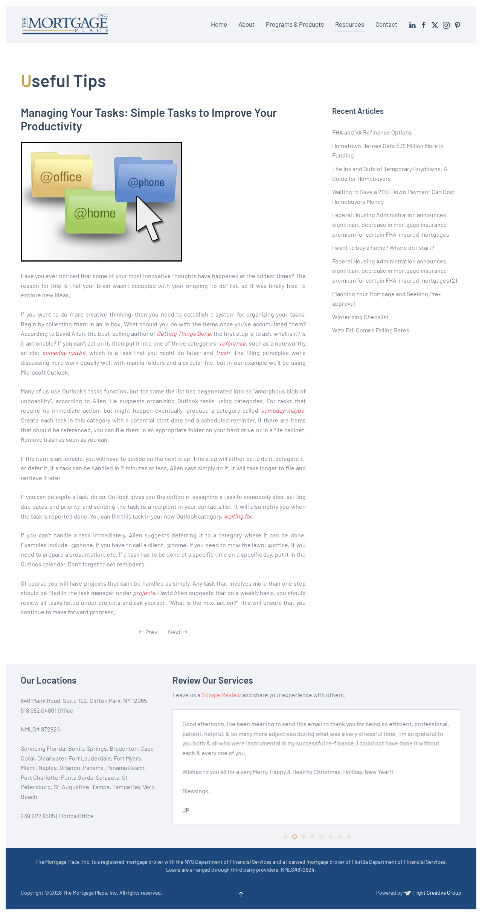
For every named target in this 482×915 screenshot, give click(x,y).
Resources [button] (349, 24)
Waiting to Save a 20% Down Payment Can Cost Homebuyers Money (393, 196)
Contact (386, 24)
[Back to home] (66, 24)
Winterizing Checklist (360, 316)
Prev (151, 631)
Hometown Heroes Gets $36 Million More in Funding (388, 150)
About (246, 24)
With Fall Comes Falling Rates (370, 330)
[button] (241, 894)
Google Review (221, 694)
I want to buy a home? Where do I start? (383, 247)
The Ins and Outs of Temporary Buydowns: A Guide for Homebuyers (389, 173)
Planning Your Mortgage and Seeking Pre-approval (386, 298)
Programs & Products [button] (295, 24)
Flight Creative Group (436, 892)
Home (219, 24)
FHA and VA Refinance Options (372, 132)
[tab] (285, 836)
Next (174, 631)
